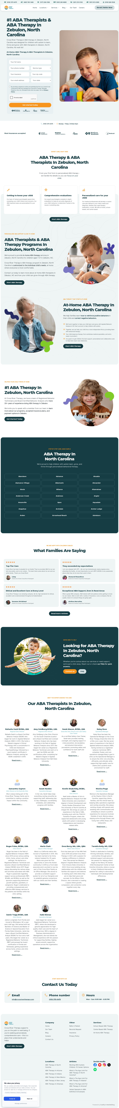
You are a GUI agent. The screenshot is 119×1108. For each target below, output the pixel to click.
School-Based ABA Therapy (103, 1026)
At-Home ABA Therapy (101, 1033)
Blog (46, 1033)
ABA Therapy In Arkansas (54, 1084)
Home (35, 8)
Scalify (102, 1105)
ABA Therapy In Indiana (53, 1074)
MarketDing (110, 1105)
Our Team (73, 8)
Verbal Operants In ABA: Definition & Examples (77, 1090)
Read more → (17, 760)
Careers (81, 8)
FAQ (82, 671)
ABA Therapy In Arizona (53, 1070)
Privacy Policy (74, 1036)
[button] (44, 7)
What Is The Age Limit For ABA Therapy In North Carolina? (78, 1073)
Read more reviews (59, 613)
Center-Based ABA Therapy (103, 1029)
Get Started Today (14, 419)
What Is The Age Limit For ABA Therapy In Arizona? (78, 1085)
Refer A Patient (74, 1026)
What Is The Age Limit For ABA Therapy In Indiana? (78, 1079)
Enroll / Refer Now (104, 7)
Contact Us (49, 1039)
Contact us (70, 671)
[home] (8, 7)
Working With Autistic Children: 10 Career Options (79, 1066)
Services (54, 8)
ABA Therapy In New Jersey (55, 1080)
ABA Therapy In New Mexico (55, 1077)
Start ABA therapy (59, 219)
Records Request (75, 1029)
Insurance (72, 1033)
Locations (43, 8)
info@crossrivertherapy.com (23, 999)
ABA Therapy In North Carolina (53, 1066)
